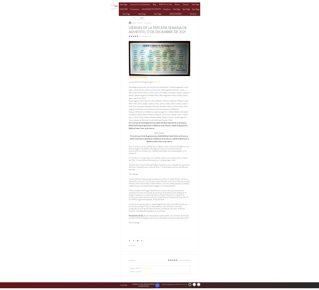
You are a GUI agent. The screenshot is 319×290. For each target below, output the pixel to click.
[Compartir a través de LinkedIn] (137, 240)
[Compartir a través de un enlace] (142, 240)
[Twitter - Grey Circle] (198, 284)
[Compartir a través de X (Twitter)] (133, 240)
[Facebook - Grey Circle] (194, 284)
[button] (140, 4)
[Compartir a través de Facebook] (129, 240)
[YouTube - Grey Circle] (189, 284)
